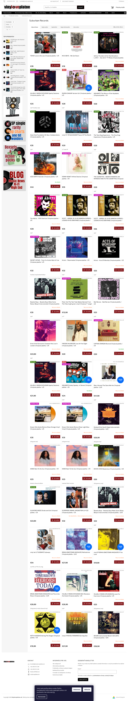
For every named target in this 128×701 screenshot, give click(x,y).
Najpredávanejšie (65, 27)
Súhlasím (87, 690)
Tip (8, 29)
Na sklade (10, 22)
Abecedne (76, 27)
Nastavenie (41, 697)
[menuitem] (7, 12)
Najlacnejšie (45, 27)
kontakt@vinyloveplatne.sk (37, 664)
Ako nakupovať (54, 1)
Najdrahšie (54, 27)
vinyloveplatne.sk (34, 674)
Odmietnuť (76, 690)
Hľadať (80, 7)
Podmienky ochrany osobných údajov (62, 668)
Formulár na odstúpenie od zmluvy (62, 673)
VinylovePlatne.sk (34, 672)
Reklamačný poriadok (58, 670)
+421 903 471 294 (34, 667)
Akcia (8, 24)
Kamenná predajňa (57, 675)
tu (54, 692)
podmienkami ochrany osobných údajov (103, 675)
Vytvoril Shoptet (120, 697)
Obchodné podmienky (68, 1)
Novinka (9, 27)
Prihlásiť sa (83, 679)
